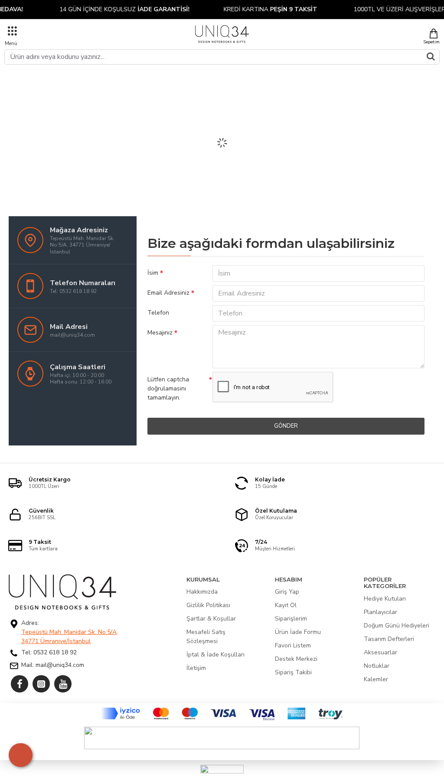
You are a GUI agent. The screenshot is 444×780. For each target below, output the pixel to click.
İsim (152, 273)
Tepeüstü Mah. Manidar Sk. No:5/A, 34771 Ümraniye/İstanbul (69, 636)
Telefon (158, 313)
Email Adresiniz (168, 293)
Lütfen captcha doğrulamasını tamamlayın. (168, 388)
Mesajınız (160, 332)
